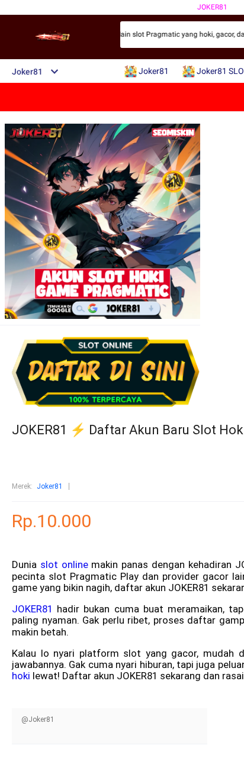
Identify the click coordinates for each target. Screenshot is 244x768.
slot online (64, 564)
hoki (21, 676)
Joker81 (212, 7)
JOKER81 (32, 609)
